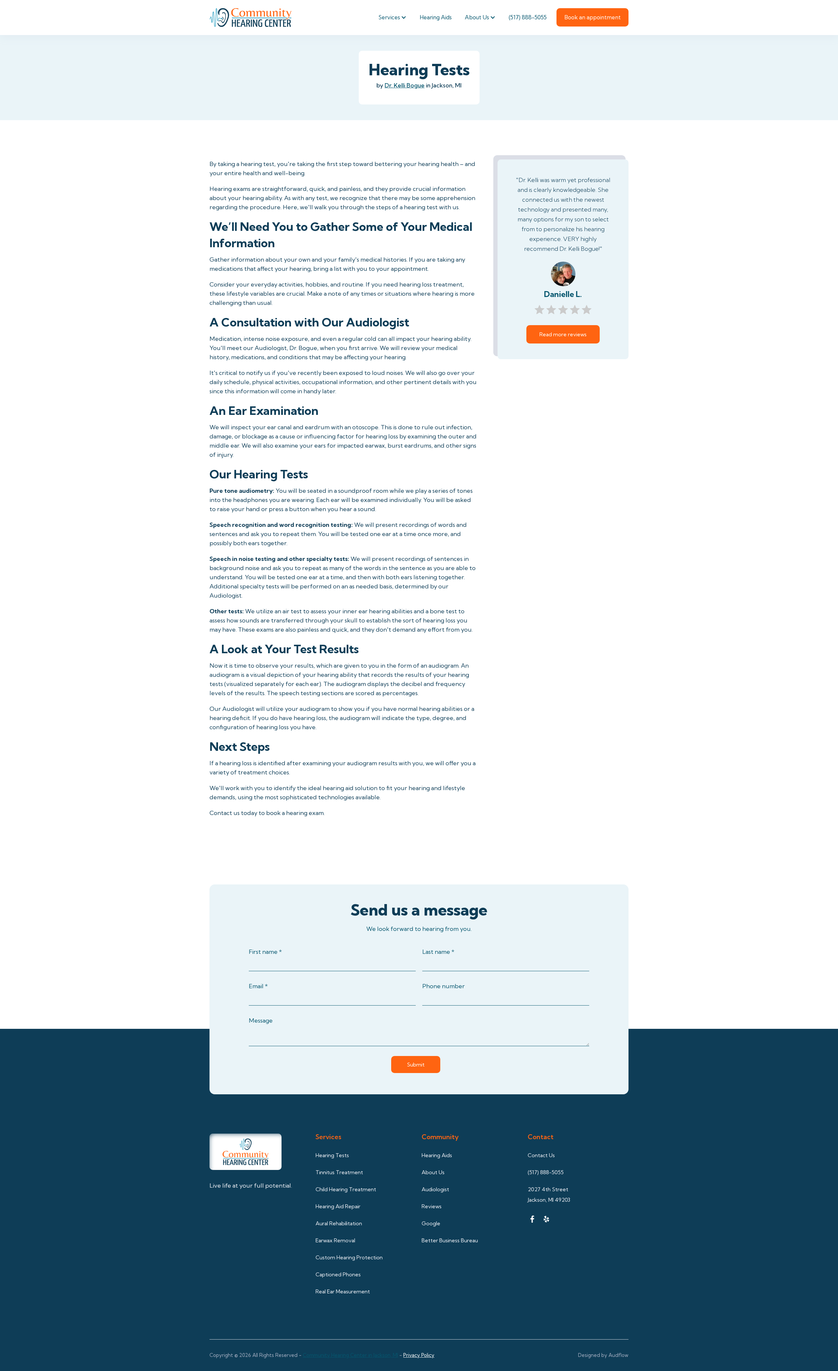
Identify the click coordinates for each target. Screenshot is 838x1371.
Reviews (432, 1206)
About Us (477, 17)
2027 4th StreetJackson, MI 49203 (549, 1194)
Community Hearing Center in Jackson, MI (350, 1355)
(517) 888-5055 (528, 17)
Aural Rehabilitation (339, 1223)
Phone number (443, 986)
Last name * (438, 951)
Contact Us (541, 1155)
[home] (250, 17)
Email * (258, 986)
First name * (265, 951)
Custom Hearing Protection (349, 1257)
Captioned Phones (338, 1274)
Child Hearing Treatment (346, 1189)
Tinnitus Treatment (339, 1172)
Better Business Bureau (450, 1240)
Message (261, 1020)
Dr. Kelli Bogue (405, 85)
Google (431, 1223)
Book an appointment (592, 17)
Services (389, 17)
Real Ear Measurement (343, 1291)
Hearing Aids (436, 17)
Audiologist (435, 1189)
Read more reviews (563, 334)
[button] (392, 17)
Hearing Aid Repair (338, 1206)
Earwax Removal (335, 1240)
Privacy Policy (418, 1355)
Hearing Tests (332, 1155)
